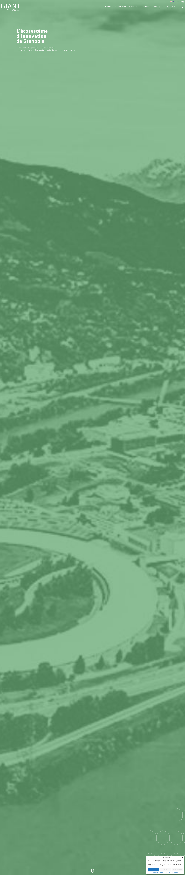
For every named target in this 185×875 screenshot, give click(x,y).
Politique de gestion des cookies (158, 872)
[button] (182, 857)
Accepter (153, 869)
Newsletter (179, 1)
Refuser (165, 869)
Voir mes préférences (177, 869)
